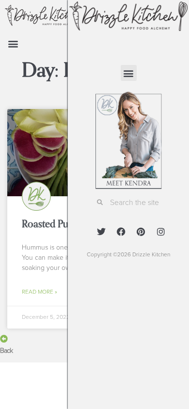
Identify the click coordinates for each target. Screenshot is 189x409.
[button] (13, 44)
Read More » (39, 291)
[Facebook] (121, 231)
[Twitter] (101, 231)
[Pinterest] (141, 231)
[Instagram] (161, 231)
